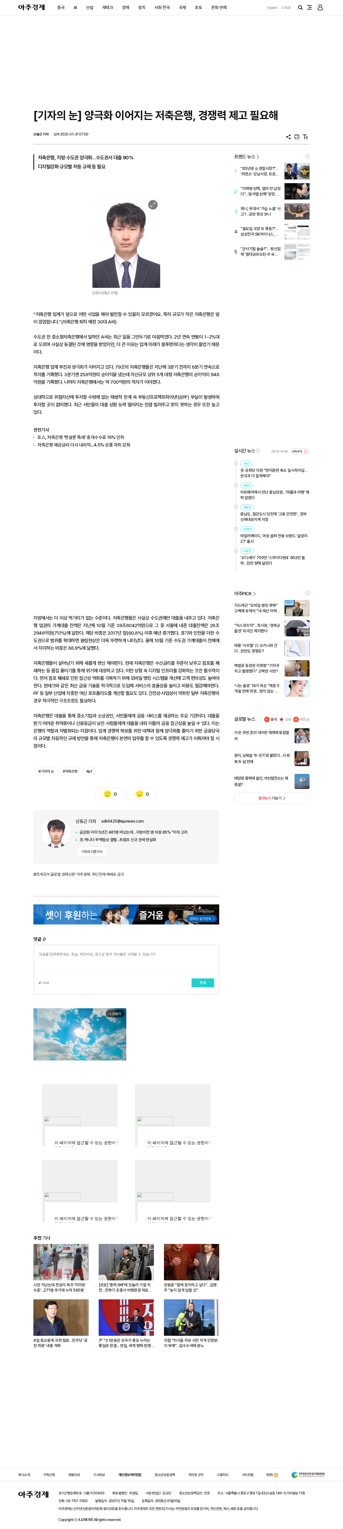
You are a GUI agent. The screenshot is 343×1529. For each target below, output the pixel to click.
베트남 (305, 719)
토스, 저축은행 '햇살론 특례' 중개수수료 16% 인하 (80, 437)
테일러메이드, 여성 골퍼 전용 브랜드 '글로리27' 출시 (274, 539)
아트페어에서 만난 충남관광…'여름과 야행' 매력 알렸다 (274, 495)
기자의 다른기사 (92, 852)
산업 (89, 7)
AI (75, 7)
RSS (270, 1475)
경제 (125, 7)
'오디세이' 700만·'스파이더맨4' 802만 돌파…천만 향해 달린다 (272, 560)
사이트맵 (247, 1475)
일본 (288, 719)
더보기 (258, 800)
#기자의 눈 (46, 771)
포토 (198, 7)
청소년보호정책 (165, 1475)
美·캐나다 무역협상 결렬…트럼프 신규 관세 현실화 (118, 839)
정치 (141, 7)
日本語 (286, 8)
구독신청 (49, 1475)
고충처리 (222, 1475)
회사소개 (24, 1475)
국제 (182, 7)
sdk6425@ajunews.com (122, 821)
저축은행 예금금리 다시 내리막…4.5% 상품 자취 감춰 (83, 444)
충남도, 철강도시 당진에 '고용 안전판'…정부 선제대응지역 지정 (273, 517)
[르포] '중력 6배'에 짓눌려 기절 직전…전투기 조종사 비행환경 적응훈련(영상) (125, 1288)
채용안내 (74, 1475)
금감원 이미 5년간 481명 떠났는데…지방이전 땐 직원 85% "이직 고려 (134, 832)
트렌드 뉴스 (244, 157)
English (272, 8)
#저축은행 (70, 771)
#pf (89, 771)
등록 (203, 982)
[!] (308, 156)
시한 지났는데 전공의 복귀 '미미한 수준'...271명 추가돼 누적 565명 (59, 1288)
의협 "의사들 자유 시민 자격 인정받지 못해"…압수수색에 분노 (190, 1343)
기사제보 (99, 1475)
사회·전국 (162, 7)
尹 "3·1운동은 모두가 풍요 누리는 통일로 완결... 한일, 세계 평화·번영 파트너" (125, 1343)
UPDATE (297, 451)
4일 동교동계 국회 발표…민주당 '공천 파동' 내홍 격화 (60, 1343)
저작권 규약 (195, 1475)
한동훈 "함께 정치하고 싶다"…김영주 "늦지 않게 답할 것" (190, 1288)
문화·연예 (219, 7)
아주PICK (243, 593)
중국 (61, 7)
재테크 (107, 7)
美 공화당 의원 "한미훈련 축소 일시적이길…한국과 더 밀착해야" (273, 473)
